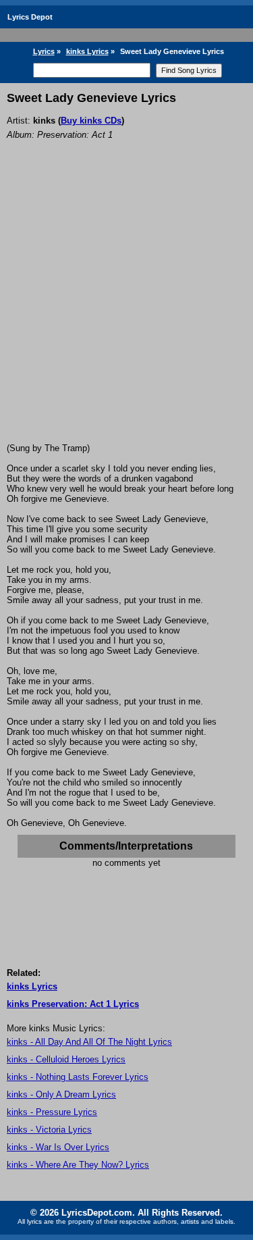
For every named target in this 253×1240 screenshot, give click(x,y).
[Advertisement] (126, 309)
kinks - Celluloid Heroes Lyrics (66, 1059)
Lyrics (44, 51)
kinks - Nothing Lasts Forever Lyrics (77, 1077)
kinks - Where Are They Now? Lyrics (78, 1165)
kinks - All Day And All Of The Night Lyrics (89, 1042)
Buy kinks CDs (91, 120)
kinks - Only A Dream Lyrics (61, 1094)
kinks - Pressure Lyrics (52, 1112)
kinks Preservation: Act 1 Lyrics (73, 1004)
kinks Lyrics (87, 51)
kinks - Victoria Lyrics (49, 1130)
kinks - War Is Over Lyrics (58, 1147)
